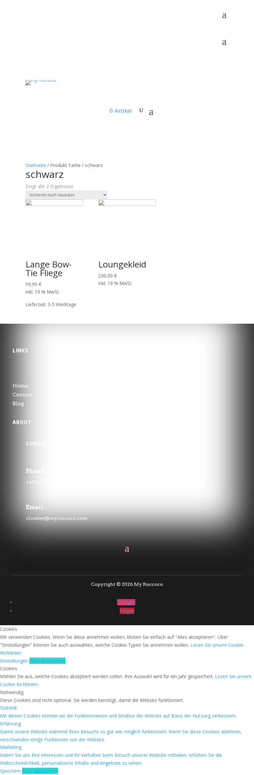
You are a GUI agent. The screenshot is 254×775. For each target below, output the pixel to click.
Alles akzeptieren (47, 661)
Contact (22, 395)
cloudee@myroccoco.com (56, 518)
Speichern (11, 771)
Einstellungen (14, 661)
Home (20, 386)
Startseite (35, 165)
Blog (18, 404)
